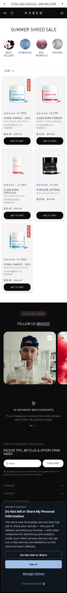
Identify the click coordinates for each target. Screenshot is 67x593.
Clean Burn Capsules (11, 191)
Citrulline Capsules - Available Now (33, 3)
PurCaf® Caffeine (48, 190)
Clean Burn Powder (49, 118)
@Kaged (43, 324)
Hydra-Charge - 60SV (17, 118)
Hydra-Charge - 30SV (17, 265)
